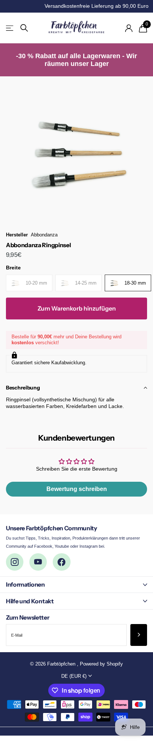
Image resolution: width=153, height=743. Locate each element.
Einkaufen (10, 27)
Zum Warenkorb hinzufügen (77, 308)
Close (76, 585)
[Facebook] (61, 562)
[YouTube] (38, 562)
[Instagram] (14, 562)
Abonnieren (138, 635)
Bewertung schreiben (76, 489)
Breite (13, 268)
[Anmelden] (129, 28)
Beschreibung (23, 387)
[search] (24, 28)
